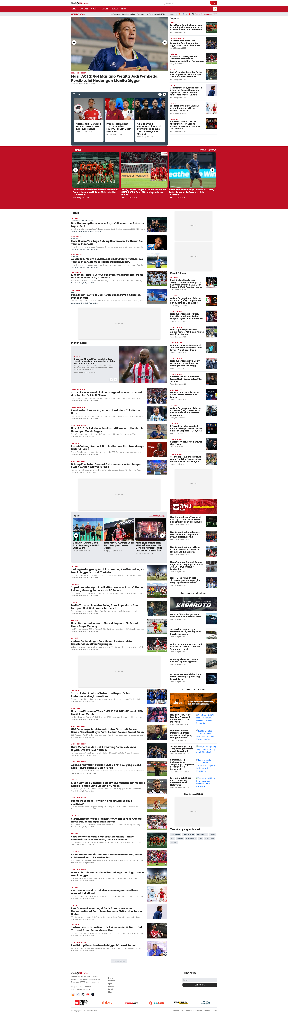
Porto (200, 718)
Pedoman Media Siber (193, 911)
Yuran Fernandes (191, 718)
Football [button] (111, 881)
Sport (94, 9)
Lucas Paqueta (209, 718)
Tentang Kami (178, 911)
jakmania (180, 718)
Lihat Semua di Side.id (193, 704)
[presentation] (74, 42)
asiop (172, 718)
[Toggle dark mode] (215, 9)
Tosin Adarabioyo (202, 714)
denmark (213, 714)
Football (83, 9)
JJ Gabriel (174, 722)
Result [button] (110, 889)
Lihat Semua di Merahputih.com (193, 503)
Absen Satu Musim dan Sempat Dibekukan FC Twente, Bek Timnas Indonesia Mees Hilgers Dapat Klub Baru (167, 14)
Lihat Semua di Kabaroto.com (193, 599)
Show (123, 9)
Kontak (214, 911)
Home (73, 9)
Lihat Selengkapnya (207, 150)
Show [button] (110, 892)
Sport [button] (110, 883)
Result (114, 9)
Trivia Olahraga (175, 714)
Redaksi (207, 911)
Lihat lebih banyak (119, 861)
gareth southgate (188, 714)
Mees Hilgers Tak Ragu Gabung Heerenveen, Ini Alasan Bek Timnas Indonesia (90, 14)
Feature (104, 9)
